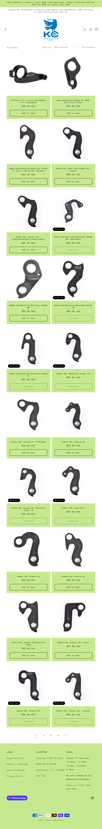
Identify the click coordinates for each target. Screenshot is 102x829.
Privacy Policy (15, 776)
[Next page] (65, 736)
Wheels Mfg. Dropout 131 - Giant (73, 642)
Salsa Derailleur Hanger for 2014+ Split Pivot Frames (73, 101)
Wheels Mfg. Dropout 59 (28, 576)
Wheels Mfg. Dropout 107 (28, 711)
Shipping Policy (15, 758)
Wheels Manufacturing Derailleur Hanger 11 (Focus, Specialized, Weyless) (28, 170)
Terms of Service (16, 770)
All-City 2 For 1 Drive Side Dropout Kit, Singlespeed (28, 101)
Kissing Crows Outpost (54, 820)
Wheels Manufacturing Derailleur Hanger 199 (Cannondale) (73, 238)
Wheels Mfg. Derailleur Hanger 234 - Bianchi (73, 170)
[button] (5, 29)
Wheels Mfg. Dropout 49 (73, 576)
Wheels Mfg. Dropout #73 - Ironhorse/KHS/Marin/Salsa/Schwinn (28, 238)
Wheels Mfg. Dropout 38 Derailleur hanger (28, 644)
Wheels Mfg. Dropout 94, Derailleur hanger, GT (28, 509)
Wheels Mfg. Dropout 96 (73, 442)
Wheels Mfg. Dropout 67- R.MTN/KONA (28, 442)
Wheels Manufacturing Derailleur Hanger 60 (73, 306)
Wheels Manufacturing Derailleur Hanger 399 (28, 306)
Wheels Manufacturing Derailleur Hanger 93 (28, 375)
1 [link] (36, 735)
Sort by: (47, 47)
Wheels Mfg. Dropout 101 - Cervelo (73, 711)
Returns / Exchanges (17, 764)
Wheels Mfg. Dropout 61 (73, 508)
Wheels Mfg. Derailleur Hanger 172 (73, 374)
